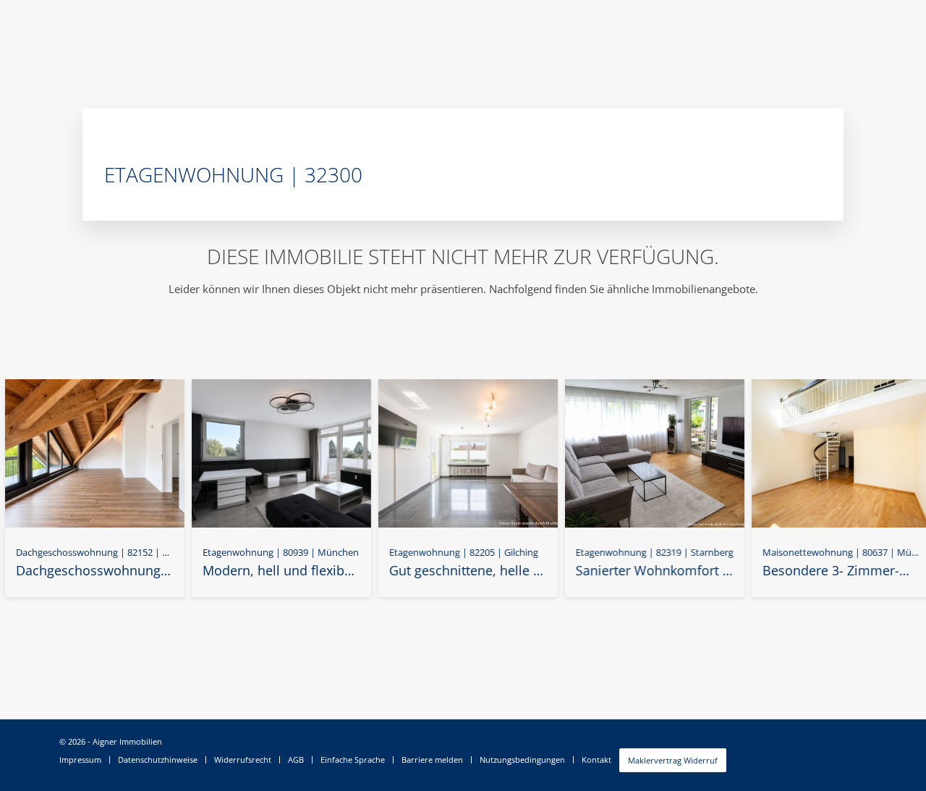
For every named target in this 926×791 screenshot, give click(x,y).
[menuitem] (84, 759)
